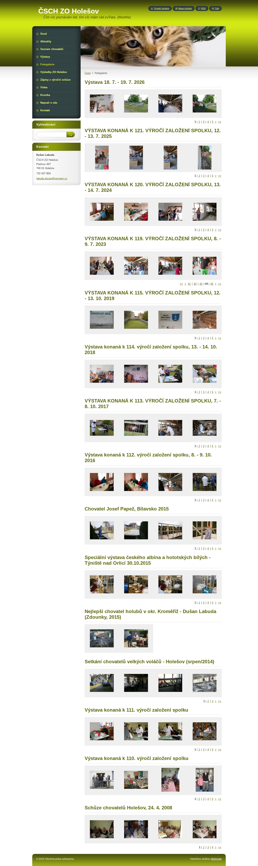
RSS (203, 8)
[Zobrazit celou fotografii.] (102, 103)
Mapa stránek (185, 8)
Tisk (217, 8)
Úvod (88, 73)
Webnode (216, 859)
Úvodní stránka (161, 8)
